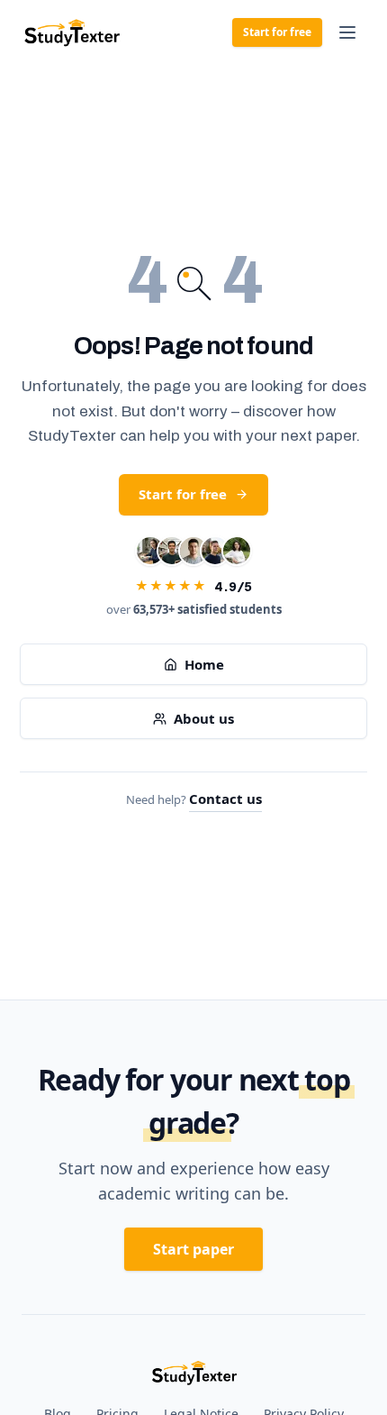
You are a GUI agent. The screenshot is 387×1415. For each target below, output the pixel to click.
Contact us (225, 799)
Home (204, 664)
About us (203, 718)
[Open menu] (347, 32)
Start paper (193, 1249)
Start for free (277, 32)
